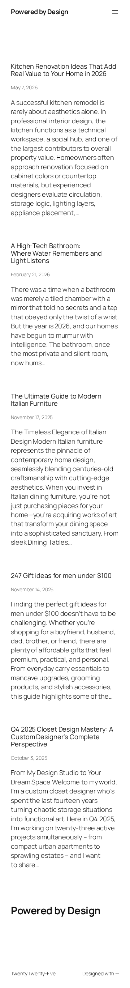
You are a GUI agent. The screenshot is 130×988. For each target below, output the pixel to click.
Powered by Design (39, 11)
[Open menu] (114, 12)
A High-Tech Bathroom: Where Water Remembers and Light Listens (56, 253)
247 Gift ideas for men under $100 (61, 575)
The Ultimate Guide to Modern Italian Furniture (56, 399)
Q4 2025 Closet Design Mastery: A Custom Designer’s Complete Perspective (62, 736)
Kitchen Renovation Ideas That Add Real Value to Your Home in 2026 (63, 70)
